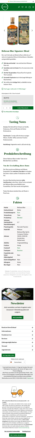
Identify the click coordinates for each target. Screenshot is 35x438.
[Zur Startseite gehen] (8, 7)
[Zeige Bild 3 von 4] (19, 44)
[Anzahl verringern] (3, 108)
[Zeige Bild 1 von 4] (14, 44)
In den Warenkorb (23, 108)
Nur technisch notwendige (12, 431)
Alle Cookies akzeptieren (17, 435)
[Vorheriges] (4, 30)
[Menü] (33, 7)
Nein (18, 248)
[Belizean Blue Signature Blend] (18, 30)
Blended (19, 218)
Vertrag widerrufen (8, 355)
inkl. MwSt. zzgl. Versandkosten (10, 101)
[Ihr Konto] (26, 7)
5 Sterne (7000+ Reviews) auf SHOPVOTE (18, 1)
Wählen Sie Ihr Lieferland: (17, 359)
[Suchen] (19, 7)
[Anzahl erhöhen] (10, 108)
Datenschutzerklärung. (24, 427)
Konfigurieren (26, 431)
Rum (18, 212)
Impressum (30, 378)
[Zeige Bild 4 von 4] (22, 44)
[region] (18, 30)
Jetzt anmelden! (17, 317)
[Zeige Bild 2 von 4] (17, 44)
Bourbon (19, 250)
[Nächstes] (32, 30)
